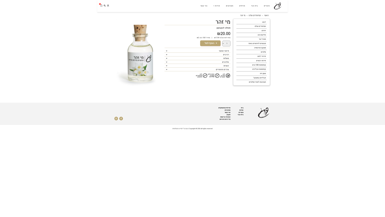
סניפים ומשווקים (224, 108)
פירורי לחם (261, 56)
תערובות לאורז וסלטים (257, 82)
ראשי (266, 15)
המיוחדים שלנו (255, 15)
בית (242, 108)
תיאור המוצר (224, 51)
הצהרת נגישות (225, 117)
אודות (241, 110)
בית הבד (254, 6)
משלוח (226, 58)
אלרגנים (225, 62)
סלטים (263, 52)
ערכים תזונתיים (222, 70)
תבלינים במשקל (259, 77)
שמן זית (263, 73)
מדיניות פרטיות (225, 119)
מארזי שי (262, 39)
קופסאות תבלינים (259, 69)
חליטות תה (262, 35)
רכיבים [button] (226, 55)
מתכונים (227, 110)
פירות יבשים (261, 60)
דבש (264, 22)
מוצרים (267, 6)
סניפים (242, 6)
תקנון (228, 114)
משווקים (229, 6)
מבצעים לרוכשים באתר (257, 43)
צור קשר (203, 6)
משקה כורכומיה (260, 47)
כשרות (226, 66)
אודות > (216, 6)
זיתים (264, 30)
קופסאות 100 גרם (259, 65)
